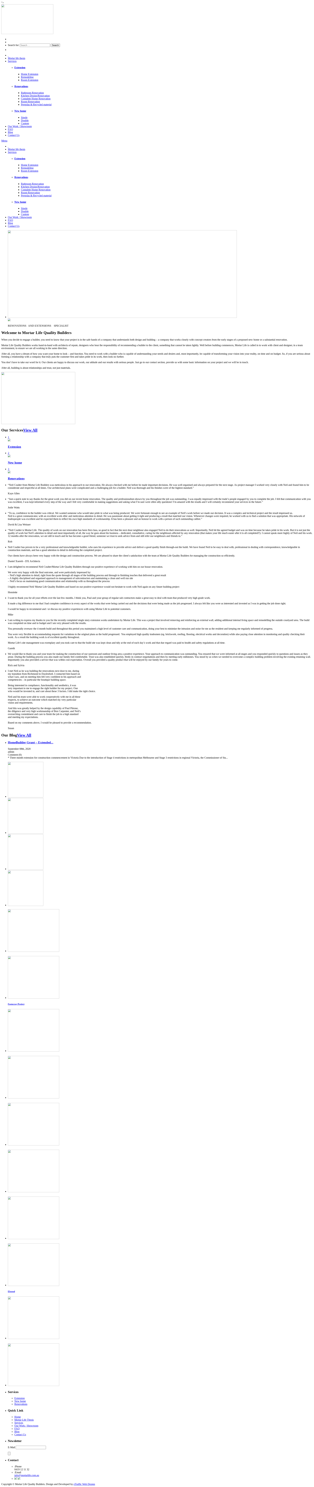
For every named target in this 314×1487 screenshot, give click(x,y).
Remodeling (27, 77)
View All (30, 430)
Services (12, 61)
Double (25, 120)
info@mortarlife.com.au (26, 1475)
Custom (25, 123)
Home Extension (29, 74)
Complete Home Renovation (36, 98)
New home (20, 1401)
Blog (10, 132)
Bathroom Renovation (32, 92)
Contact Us (13, 135)
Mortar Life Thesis (24, 1419)
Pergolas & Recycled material (36, 104)
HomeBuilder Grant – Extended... (30, 742)
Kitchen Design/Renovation (35, 95)
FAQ (10, 129)
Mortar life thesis (16, 58)
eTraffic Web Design (84, 1484)
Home (17, 1416)
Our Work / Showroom (20, 126)
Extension (19, 1398)
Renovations (20, 1404)
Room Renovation (30, 101)
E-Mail (11, 1447)
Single (24, 117)
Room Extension (29, 80)
